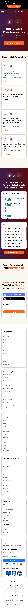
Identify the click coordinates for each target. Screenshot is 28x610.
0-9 (4, 585)
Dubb (4, 361)
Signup (5, 518)
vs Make (5, 529)
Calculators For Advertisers (10, 556)
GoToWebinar (6, 391)
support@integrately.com (12, 568)
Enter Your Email (6, 304)
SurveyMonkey (7, 480)
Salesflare (5, 353)
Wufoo (5, 474)
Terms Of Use (17, 604)
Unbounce (6, 477)
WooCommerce (7, 431)
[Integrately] (2, 11)
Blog (4, 504)
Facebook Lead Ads (8, 374)
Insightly (5, 339)
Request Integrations (8, 512)
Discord (5, 440)
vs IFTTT (5, 532)
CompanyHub (6, 345)
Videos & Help (6, 515)
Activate (7, 82)
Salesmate (6, 356)
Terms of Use (16, 316)
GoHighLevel (6, 385)
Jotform (5, 469)
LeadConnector (7, 380)
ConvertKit (6, 402)
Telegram (5, 448)
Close (4, 347)
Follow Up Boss (7, 336)
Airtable (5, 442)
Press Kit (5, 520)
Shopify (5, 426)
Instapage (5, 488)
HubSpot (5, 383)
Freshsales (6, 342)
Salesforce (6, 334)
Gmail (4, 423)
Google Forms (6, 466)
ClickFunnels (6, 396)
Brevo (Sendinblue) (8, 388)
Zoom (4, 445)
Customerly (6, 364)
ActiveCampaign (7, 377)
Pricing (5, 507)
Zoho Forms (6, 491)
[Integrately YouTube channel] (21, 564)
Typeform (5, 472)
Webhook (5, 420)
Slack (4, 434)
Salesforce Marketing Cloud (10, 405)
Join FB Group (14, 560)
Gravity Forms (6, 463)
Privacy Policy (10, 604)
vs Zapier (5, 527)
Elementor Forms (7, 461)
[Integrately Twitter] (6, 564)
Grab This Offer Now (14, 6)
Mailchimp (5, 394)
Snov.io (5, 359)
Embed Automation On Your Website (12, 545)
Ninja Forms (6, 486)
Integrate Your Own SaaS (9, 543)
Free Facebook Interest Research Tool (9, 553)
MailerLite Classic (7, 399)
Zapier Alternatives (8, 509)
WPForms (5, 483)
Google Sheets (7, 418)
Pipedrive (5, 350)
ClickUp (5, 429)
